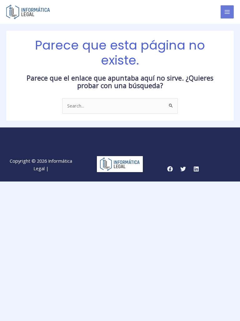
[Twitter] (183, 169)
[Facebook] (170, 169)
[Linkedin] (196, 169)
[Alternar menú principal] (227, 11)
